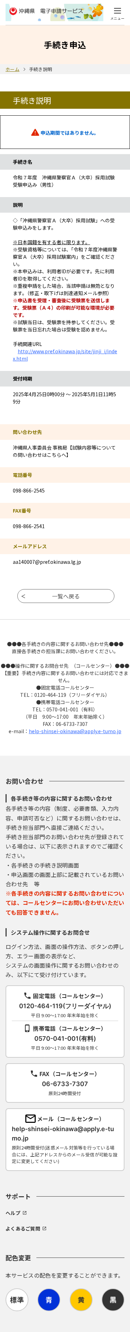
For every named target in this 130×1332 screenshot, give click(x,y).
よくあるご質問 (23, 1228)
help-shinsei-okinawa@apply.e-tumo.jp (75, 731)
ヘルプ (13, 1212)
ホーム (12, 69)
